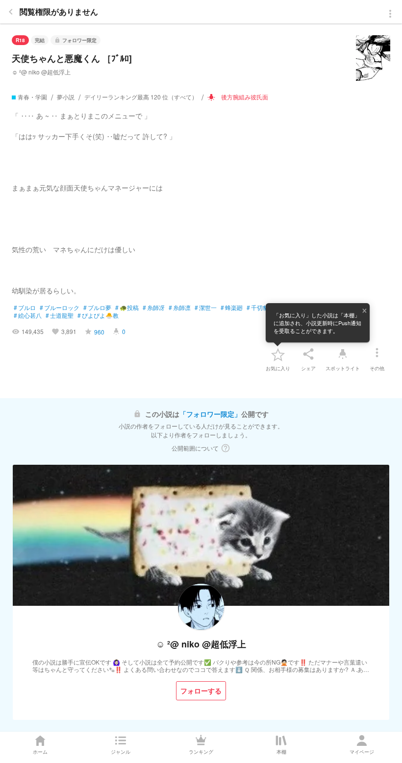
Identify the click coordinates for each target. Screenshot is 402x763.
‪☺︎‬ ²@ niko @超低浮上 (41, 72)
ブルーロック (59, 307)
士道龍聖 (60, 315)
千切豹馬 (261, 307)
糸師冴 (154, 307)
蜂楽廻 (232, 307)
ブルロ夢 (97, 307)
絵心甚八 (28, 315)
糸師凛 (180, 307)
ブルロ (25, 307)
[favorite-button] (278, 354)
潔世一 (206, 307)
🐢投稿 (127, 307)
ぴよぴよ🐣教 (98, 315)
